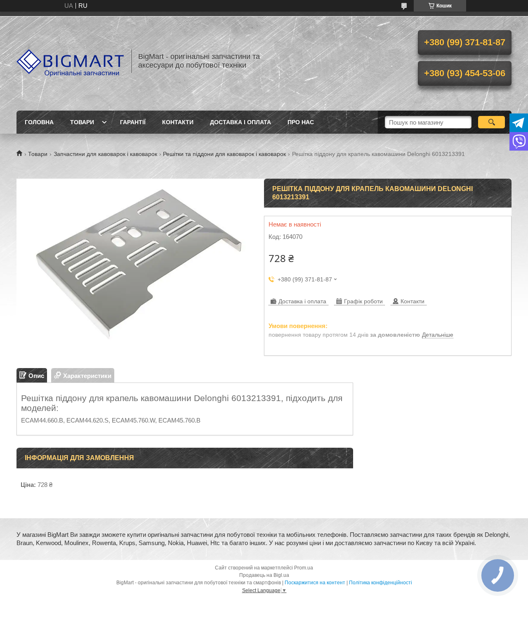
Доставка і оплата (240, 122)
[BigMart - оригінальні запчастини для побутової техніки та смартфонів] (70, 61)
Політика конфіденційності (380, 583)
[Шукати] (491, 122)
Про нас (301, 122)
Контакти (177, 122)
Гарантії (133, 122)
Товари (82, 122)
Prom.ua (303, 568)
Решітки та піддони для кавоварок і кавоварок (224, 154)
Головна (39, 122)
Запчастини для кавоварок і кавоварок (105, 154)
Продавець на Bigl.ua (264, 575)
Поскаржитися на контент (315, 583)
